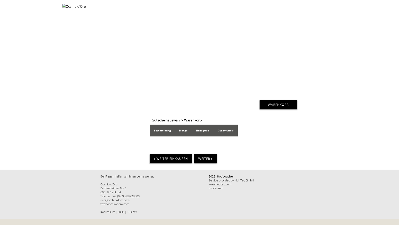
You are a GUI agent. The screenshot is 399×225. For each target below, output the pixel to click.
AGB (121, 212)
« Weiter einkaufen (171, 158)
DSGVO (132, 212)
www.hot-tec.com (220, 184)
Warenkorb (278, 104)
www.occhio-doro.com (114, 204)
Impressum (107, 212)
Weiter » (205, 158)
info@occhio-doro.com (114, 200)
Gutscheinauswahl (166, 120)
